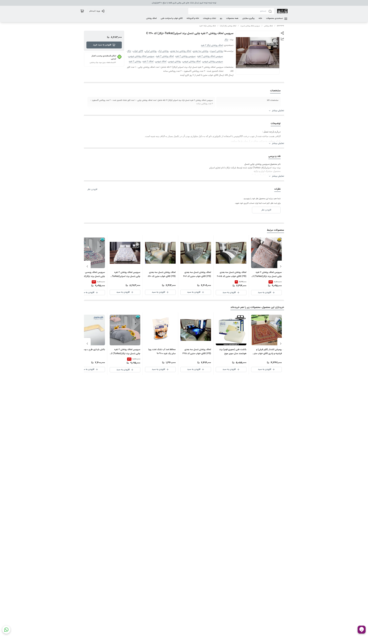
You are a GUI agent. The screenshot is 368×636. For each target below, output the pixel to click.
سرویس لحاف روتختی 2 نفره (210, 56)
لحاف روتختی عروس (192, 61)
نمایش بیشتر (278, 110)
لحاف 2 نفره (148, 61)
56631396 (280, 26)
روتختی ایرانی (151, 51)
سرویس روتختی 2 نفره (186, 56)
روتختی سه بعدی (200, 51)
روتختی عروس (174, 61)
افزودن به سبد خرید (102, 45)
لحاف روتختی (268, 26)
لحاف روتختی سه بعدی (180, 51)
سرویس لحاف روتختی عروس (141, 56)
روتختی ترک (163, 51)
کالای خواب (138, 51)
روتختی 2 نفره (135, 61)
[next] (87, 266)
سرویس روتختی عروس (212, 61)
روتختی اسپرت (216, 51)
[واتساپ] (6, 630)
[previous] (280, 266)
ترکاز (226, 39)
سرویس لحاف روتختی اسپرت (250, 26)
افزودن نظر (92, 189)
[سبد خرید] (82, 11)
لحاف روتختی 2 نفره (165, 56)
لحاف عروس (160, 61)
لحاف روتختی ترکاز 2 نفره (207, 26)
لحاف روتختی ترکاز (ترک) (228, 26)
